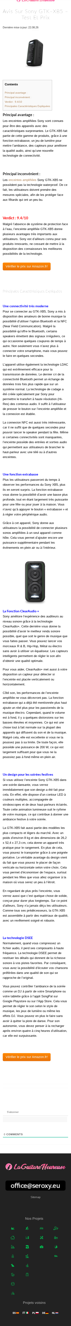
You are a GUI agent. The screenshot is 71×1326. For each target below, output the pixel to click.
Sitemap (35, 1197)
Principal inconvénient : (18, 97)
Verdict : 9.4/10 (13, 101)
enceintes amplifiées (22, 180)
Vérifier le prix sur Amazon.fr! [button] (27, 266)
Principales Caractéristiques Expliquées (27, 106)
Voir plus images (35, 580)
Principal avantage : (16, 92)
